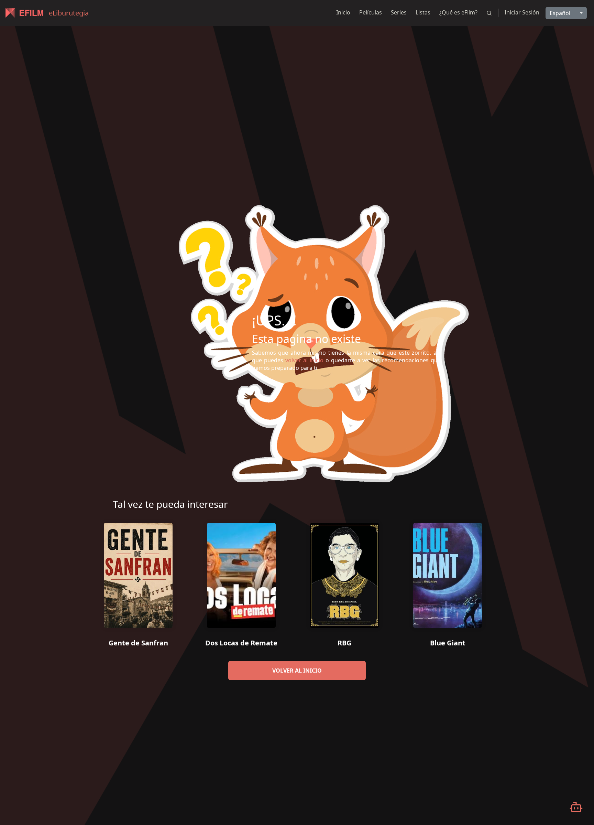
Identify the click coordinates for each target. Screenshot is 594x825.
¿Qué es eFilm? (458, 12)
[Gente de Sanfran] (138, 573)
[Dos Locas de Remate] (241, 573)
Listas (423, 12)
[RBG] (344, 573)
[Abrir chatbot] (576, 807)
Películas (370, 12)
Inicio (343, 12)
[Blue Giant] (447, 573)
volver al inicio (297, 670)
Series (399, 12)
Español (560, 13)
